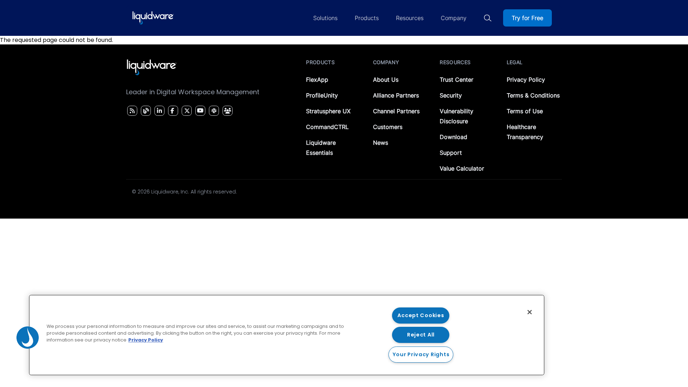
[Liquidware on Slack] (212, 110)
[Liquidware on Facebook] (171, 110)
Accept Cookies (420, 315)
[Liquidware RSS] (131, 110)
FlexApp (317, 79)
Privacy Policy (526, 79)
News (380, 142)
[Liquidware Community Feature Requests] (227, 110)
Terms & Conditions (533, 95)
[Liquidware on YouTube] (200, 110)
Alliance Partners (396, 95)
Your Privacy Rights (421, 354)
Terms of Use (525, 111)
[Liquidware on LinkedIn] (158, 110)
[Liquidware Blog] (145, 110)
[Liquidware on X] (186, 110)
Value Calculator (462, 168)
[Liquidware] (153, 18)
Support (451, 152)
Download (453, 136)
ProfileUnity (322, 95)
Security (451, 95)
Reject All (421, 334)
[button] (27, 337)
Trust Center (456, 79)
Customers (387, 126)
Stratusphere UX (328, 111)
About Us (385, 79)
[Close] (530, 312)
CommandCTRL (327, 126)
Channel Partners (396, 111)
